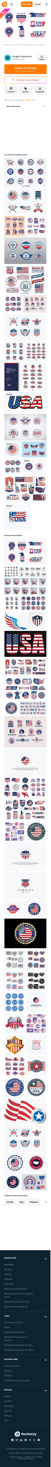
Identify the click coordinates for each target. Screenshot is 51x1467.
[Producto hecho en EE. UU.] (25, 583)
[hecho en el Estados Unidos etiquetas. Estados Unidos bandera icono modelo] (16, 943)
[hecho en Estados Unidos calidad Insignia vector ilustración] (16, 1125)
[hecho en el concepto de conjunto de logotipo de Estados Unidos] (25, 200)
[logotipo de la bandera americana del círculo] (14, 1282)
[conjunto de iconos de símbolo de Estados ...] (14, 1175)
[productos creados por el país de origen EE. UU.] (13, 324)
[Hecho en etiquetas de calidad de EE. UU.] (14, 1389)
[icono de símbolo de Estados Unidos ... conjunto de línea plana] (14, 1197)
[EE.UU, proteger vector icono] (14, 1368)
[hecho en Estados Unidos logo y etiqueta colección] (18, 864)
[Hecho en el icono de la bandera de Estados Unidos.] (12, 509)
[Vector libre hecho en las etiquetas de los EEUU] (25, 171)
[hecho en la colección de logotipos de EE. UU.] (14, 225)
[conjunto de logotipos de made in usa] (25, 270)
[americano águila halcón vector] (15, 742)
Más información (13, 105)
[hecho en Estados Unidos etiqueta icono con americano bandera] (12, 1106)
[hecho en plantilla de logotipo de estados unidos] (25, 365)
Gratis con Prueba (25, 69)
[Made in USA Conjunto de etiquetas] (25, 299)
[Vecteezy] (4, 4)
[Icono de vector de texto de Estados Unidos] (25, 462)
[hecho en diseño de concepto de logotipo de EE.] (25, 487)
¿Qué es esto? (30, 100)
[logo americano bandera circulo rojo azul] (25, 918)
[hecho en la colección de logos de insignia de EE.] (25, 646)
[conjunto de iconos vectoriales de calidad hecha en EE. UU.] (12, 964)
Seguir (41, 59)
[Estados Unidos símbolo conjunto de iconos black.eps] (14, 1239)
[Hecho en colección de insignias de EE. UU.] (14, 390)
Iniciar (38, 4)
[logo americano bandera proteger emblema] (25, 1054)
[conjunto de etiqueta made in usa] (14, 246)
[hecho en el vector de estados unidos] (17, 611)
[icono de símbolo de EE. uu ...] (14, 1218)
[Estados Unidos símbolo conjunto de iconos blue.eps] (14, 1261)
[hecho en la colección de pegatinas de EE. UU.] (16, 526)
